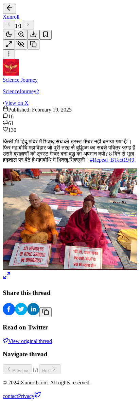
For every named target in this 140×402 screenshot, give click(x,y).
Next (46, 370)
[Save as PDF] (33, 35)
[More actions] (9, 54)
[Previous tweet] (9, 25)
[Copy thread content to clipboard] (45, 312)
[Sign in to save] (45, 35)
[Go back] (9, 8)
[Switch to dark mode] (9, 35)
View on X (17, 103)
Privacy (26, 396)
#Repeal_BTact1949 (112, 160)
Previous (21, 370)
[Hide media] (21, 44)
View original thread (30, 341)
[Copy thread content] (33, 44)
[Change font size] (21, 35)
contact (10, 396)
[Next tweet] (28, 25)
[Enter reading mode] (9, 44)
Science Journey (20, 80)
